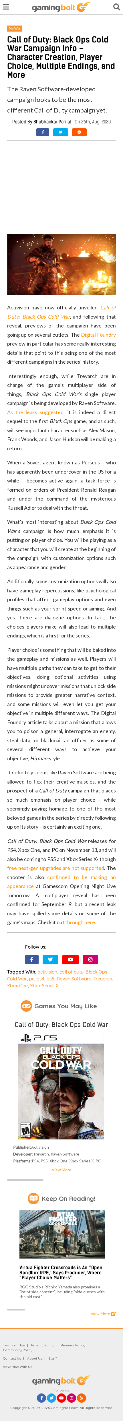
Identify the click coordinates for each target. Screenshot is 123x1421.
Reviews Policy (73, 1345)
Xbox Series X (44, 985)
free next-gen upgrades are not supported (55, 868)
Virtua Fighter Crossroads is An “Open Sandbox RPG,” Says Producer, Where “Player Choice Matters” (61, 1272)
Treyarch (103, 979)
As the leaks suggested (35, 412)
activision (47, 972)
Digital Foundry (98, 334)
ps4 (40, 979)
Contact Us (12, 1358)
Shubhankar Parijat (52, 122)
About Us (34, 1358)
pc (31, 979)
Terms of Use (14, 1345)
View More (61, 1169)
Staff (52, 1358)
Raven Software (74, 979)
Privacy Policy (42, 1345)
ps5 (50, 979)
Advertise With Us (17, 1366)
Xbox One (17, 985)
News (14, 28)
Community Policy (18, 1350)
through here (80, 922)
